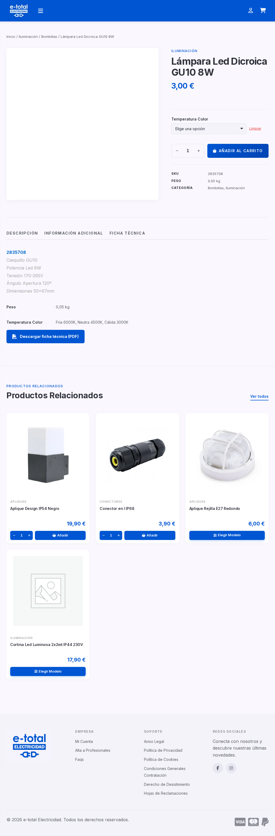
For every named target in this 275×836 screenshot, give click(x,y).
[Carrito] (263, 10)
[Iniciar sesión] (250, 10)
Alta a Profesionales (92, 750)
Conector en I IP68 (117, 508)
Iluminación (28, 36)
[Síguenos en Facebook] (218, 768)
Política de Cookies (161, 759)
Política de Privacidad (163, 750)
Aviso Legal (154, 741)
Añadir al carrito (241, 150)
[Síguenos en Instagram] (231, 768)
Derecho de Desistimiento (167, 784)
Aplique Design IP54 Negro (34, 508)
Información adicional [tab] (73, 233)
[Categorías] (40, 10)
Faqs (79, 759)
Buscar (198, 11)
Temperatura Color (189, 119)
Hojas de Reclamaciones (166, 793)
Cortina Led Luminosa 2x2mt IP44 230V (46, 644)
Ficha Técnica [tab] (127, 233)
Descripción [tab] (22, 233)
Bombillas (49, 36)
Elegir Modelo (229, 535)
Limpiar (255, 128)
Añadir (62, 535)
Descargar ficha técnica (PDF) (49, 336)
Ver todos (259, 396)
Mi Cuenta (84, 741)
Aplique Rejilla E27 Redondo (214, 508)
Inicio (10, 36)
